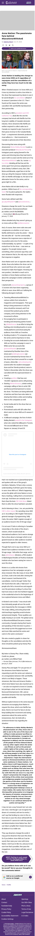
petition (14, 378)
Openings (24, 899)
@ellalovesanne (23, 223)
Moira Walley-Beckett (18, 147)
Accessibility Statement (9, 916)
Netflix (9, 884)
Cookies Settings (7, 919)
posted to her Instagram (23, 420)
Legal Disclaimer (27, 912)
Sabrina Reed (8, 42)
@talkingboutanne (18, 354)
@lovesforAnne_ (24, 202)
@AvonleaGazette (24, 362)
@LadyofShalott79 (8, 202)
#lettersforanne (15, 383)
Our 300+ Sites (26, 902)
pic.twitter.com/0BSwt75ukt (12, 659)
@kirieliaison (10, 555)
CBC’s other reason (8, 511)
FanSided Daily (6, 906)
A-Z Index (24, 916)
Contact (4, 902)
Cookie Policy (6, 912)
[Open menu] (3, 3)
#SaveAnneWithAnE (9, 160)
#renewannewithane (19, 209)
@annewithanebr (10, 348)
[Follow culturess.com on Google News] (30, 877)
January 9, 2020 (7, 664)
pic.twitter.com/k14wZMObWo (13, 212)
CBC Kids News (21, 501)
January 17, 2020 (7, 216)
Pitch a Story (25, 906)
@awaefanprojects (18, 285)
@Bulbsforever (11, 324)
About (3, 899)
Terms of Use (26, 909)
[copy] (12, 45)
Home (3, 884)
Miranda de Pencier (23, 150)
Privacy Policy (6, 909)
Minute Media (10, 923)
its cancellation (19, 98)
